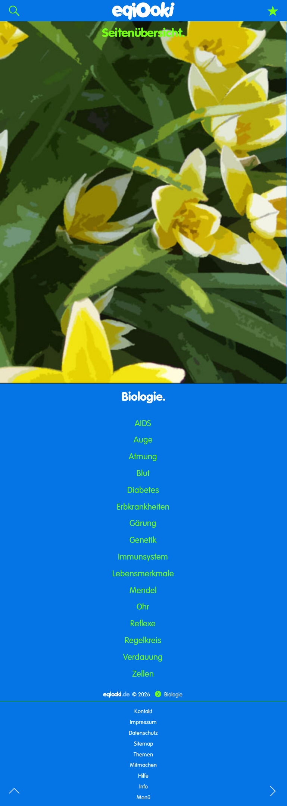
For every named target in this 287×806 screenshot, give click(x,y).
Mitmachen (143, 764)
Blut (143, 472)
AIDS (143, 423)
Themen (143, 754)
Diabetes (143, 489)
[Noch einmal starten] (143, 10)
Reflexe (143, 623)
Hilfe (143, 775)
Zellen (143, 673)
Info (143, 786)
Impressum (143, 721)
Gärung (143, 522)
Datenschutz (143, 732)
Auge (143, 439)
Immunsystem (143, 556)
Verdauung (143, 656)
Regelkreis (143, 640)
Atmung (143, 456)
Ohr (143, 606)
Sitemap (143, 743)
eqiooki (116, 694)
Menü (143, 797)
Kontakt (143, 711)
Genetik (143, 539)
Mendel (143, 590)
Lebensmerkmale (143, 573)
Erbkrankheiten (143, 506)
